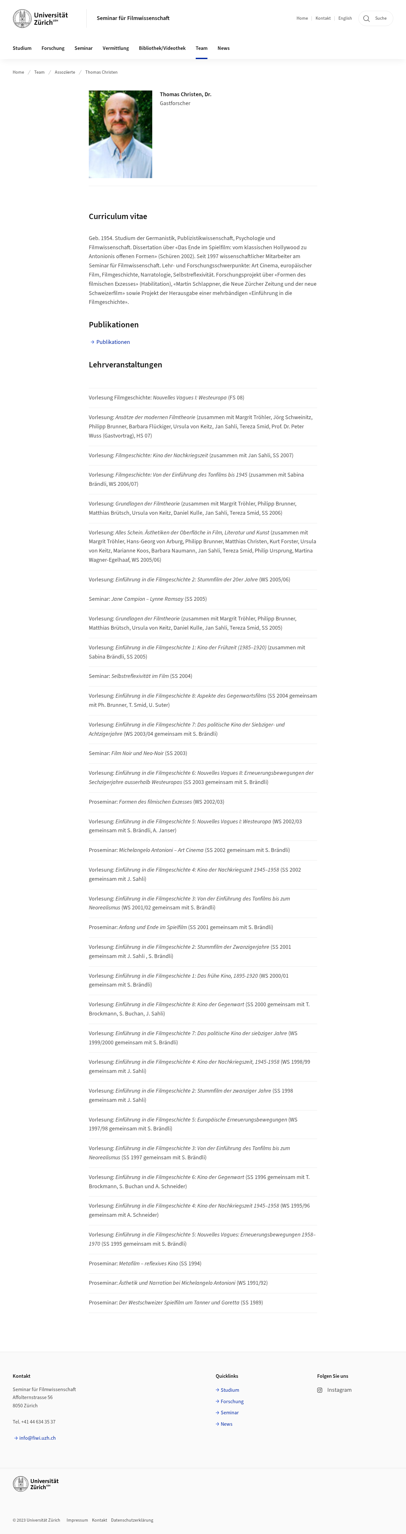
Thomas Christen (101, 72)
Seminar (230, 1412)
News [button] (224, 48)
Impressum (77, 1520)
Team (39, 72)
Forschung (232, 1401)
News (226, 1424)
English (345, 18)
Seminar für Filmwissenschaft (133, 18)
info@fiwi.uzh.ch (37, 1438)
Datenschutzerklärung (132, 1520)
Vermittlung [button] (116, 48)
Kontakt (323, 18)
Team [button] (201, 48)
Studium (230, 1390)
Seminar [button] (84, 48)
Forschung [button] (53, 48)
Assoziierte (65, 72)
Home (302, 18)
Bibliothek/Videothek (162, 48)
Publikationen (113, 342)
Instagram (339, 1390)
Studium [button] (22, 48)
